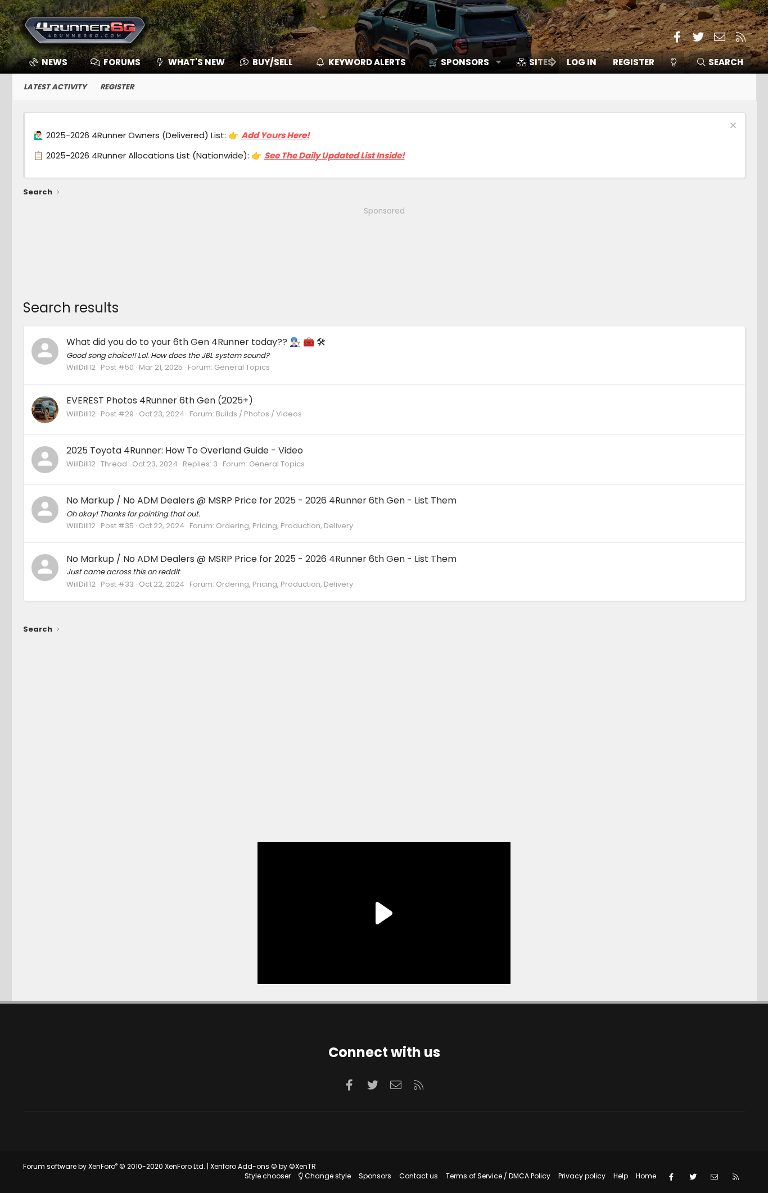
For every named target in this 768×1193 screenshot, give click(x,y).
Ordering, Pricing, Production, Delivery (284, 525)
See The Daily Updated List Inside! (334, 155)
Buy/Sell (272, 62)
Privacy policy (582, 1176)
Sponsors (375, 1176)
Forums (122, 62)
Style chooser (268, 1176)
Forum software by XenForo (114, 1166)
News (54, 62)
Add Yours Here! (275, 135)
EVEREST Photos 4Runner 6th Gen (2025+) (159, 400)
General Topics (242, 367)
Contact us (418, 1176)
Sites (541, 62)
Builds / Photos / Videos (259, 414)
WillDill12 (81, 367)
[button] (460, 62)
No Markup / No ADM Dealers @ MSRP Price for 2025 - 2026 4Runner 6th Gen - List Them (261, 500)
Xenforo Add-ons (263, 1166)
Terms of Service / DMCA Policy (498, 1176)
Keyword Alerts (367, 62)
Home (646, 1176)
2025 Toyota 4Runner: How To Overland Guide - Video (184, 450)
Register (117, 86)
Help (620, 1176)
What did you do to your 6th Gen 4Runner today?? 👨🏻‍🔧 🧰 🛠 (196, 341)
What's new (196, 62)
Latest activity (55, 86)
